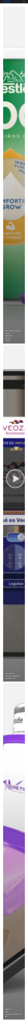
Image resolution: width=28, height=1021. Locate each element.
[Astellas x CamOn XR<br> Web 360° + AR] (14, 513)
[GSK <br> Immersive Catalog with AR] (14, 851)
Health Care (11, 330)
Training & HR (18, 330)
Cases (6, 330)
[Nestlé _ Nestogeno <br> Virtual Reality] (14, 175)
